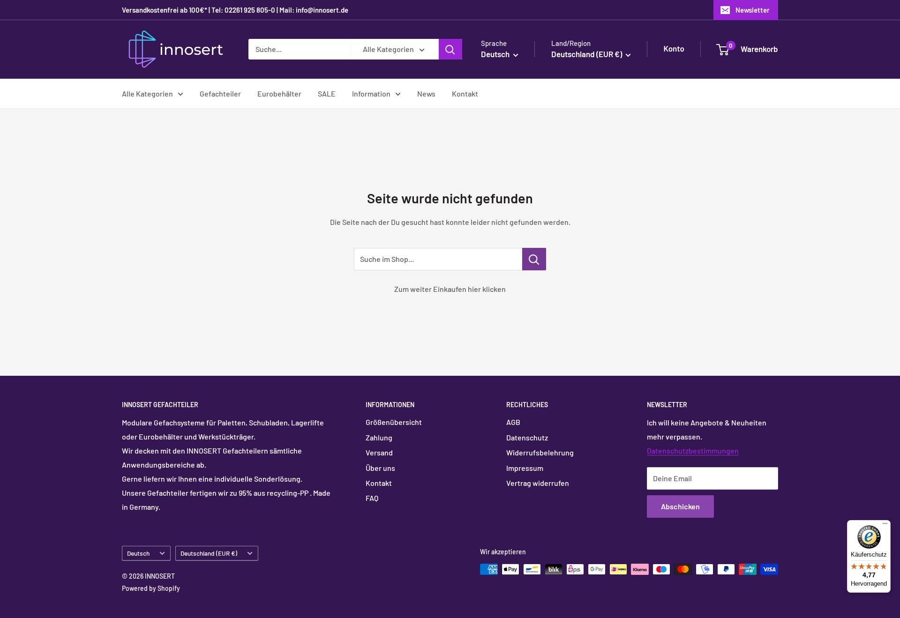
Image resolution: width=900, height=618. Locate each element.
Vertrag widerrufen (537, 482)
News (426, 93)
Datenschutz (527, 437)
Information (371, 93)
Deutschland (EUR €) (208, 553)
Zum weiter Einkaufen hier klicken (450, 288)
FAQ (372, 497)
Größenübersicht (394, 421)
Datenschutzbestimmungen (693, 450)
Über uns (380, 467)
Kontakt (465, 93)
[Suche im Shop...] (534, 259)
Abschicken (680, 506)
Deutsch (138, 553)
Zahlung (379, 437)
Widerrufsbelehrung (540, 452)
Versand (379, 452)
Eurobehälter (279, 93)
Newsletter (752, 10)
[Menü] (885, 525)
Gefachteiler (220, 93)
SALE (327, 93)
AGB (513, 421)
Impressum (524, 467)
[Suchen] (450, 49)
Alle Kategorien (147, 93)
